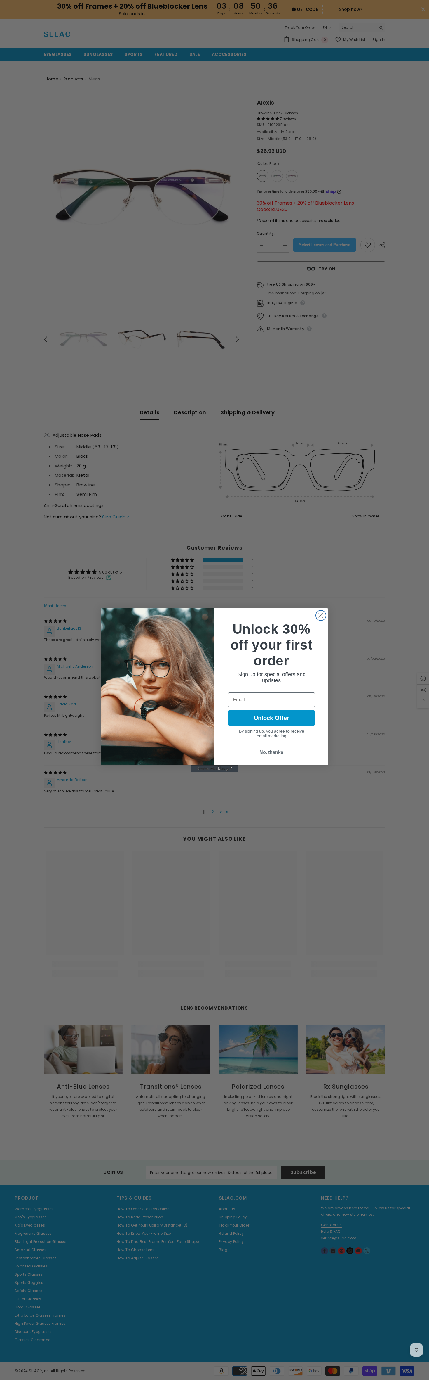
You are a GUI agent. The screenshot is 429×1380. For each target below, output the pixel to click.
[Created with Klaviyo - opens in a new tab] (214, 768)
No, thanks (271, 752)
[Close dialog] (321, 615)
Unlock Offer (271, 718)
